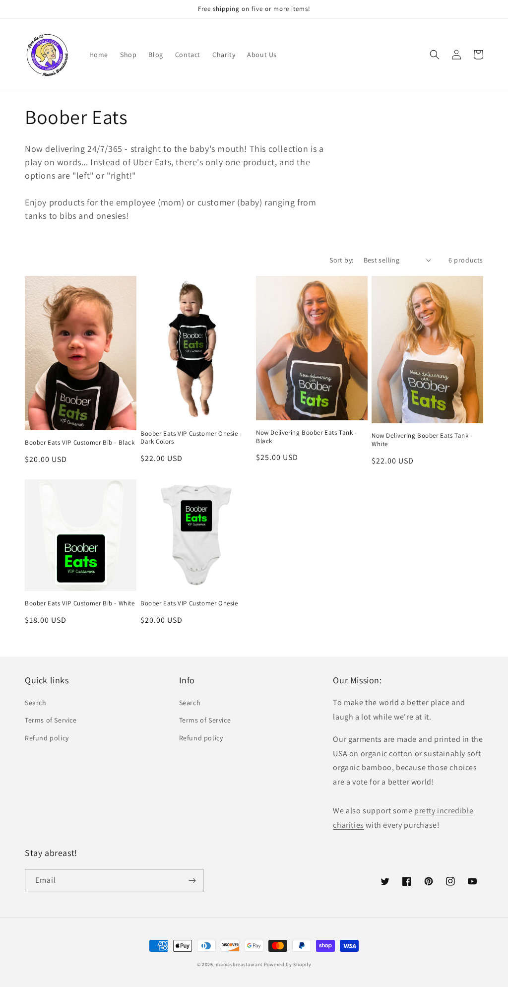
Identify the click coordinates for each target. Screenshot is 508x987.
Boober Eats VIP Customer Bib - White (80, 603)
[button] (434, 55)
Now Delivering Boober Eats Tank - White (422, 440)
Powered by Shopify (288, 964)
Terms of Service (51, 720)
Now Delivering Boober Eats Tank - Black (306, 437)
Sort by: (341, 260)
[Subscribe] (192, 880)
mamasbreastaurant (239, 964)
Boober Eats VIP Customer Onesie (189, 603)
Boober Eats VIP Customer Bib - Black (80, 443)
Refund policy (47, 737)
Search (36, 702)
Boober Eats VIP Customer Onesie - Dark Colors (191, 438)
